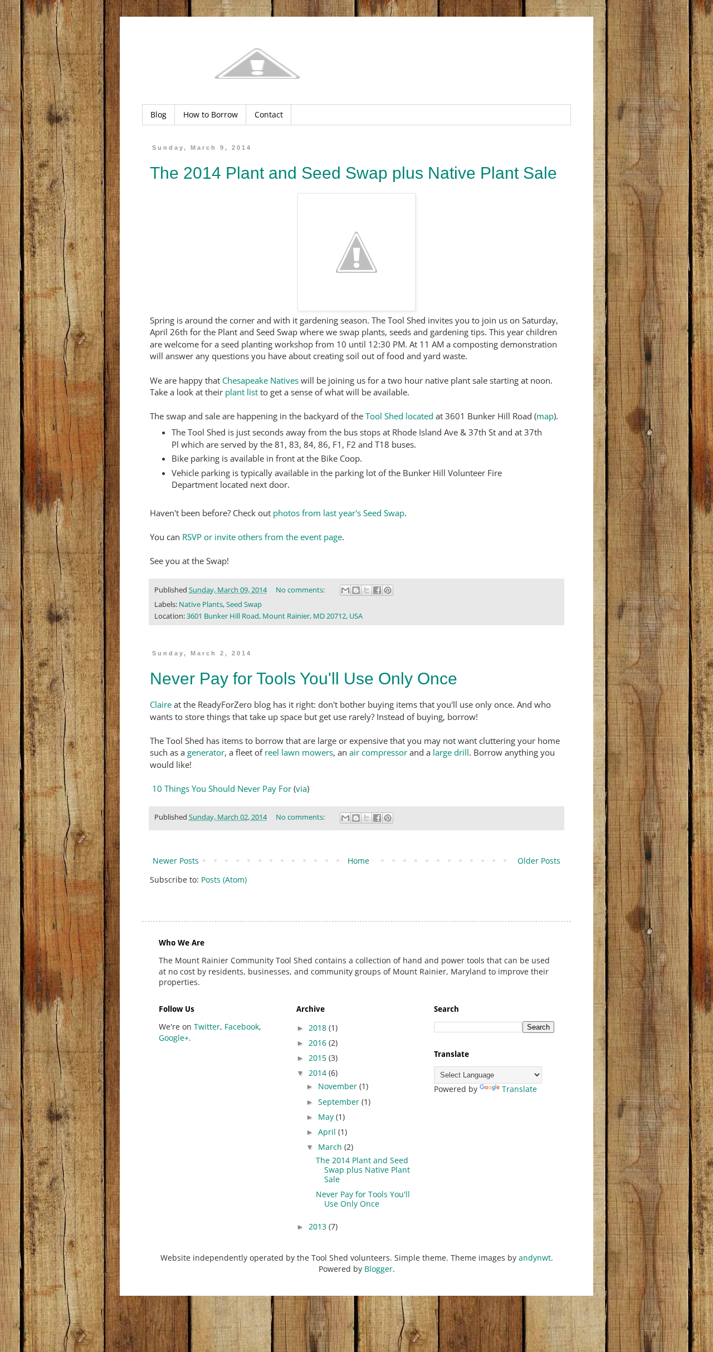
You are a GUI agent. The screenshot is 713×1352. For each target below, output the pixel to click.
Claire (161, 705)
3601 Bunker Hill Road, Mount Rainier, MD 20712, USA (275, 616)
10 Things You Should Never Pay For (221, 789)
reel (272, 752)
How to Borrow (210, 114)
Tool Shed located (399, 416)
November (338, 1086)
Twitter (207, 1026)
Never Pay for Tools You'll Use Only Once (303, 678)
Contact (269, 114)
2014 (319, 1072)
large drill (451, 752)
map (545, 416)
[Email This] (345, 590)
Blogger (378, 1268)
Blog (158, 114)
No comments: (301, 590)
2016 (319, 1042)
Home (358, 860)
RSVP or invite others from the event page (262, 537)
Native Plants (201, 604)
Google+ (174, 1037)
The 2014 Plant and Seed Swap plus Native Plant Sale (353, 173)
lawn (290, 752)
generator (205, 752)
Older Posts (538, 860)
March (331, 1147)
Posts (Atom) (224, 879)
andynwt (535, 1257)
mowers (317, 752)
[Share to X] (366, 590)
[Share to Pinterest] (387, 590)
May (327, 1116)
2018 (319, 1027)
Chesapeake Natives (260, 380)
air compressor (378, 752)
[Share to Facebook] (377, 590)
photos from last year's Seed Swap (338, 513)
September (340, 1101)
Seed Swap (244, 604)
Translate (519, 1089)
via (301, 789)
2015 (319, 1057)
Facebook (241, 1026)
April (328, 1131)
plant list (241, 392)
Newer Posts (176, 860)
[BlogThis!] (356, 590)
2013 (319, 1226)
